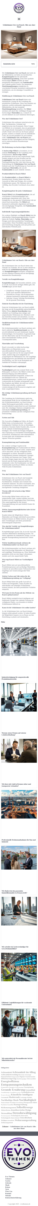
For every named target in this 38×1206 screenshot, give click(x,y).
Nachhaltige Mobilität (26, 1097)
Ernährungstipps (19, 1087)
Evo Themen (9, 1177)
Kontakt (8, 1193)
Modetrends (14, 1097)
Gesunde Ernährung (13, 1089)
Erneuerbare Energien (8, 1087)
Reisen (7, 1187)
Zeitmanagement (7, 1122)
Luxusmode (4, 1097)
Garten (7, 1181)
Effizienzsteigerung (8, 1079)
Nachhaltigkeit (27, 1099)
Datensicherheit (6, 1077)
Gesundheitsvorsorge (15, 1092)
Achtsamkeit (6, 1072)
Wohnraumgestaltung (25, 1120)
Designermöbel (15, 1076)
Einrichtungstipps (21, 1078)
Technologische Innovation (19, 1115)
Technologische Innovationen (10, 1118)
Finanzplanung (29, 1087)
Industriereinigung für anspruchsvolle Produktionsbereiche (15, 678)
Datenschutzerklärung (13, 1198)
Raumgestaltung (20, 1104)
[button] (19, 19)
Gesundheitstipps (5, 1092)
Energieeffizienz (10, 1081)
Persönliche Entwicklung (16, 1102)
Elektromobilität (31, 1078)
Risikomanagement (8, 1108)
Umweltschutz (26, 1118)
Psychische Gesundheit (7, 1104)
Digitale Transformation (27, 1077)
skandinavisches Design (21, 1110)
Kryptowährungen (6, 1095)
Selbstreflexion (5, 1110)
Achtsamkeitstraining (9, 1075)
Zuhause (5, 1126)
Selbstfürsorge (24, 1107)
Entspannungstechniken (16, 1084)
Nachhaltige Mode (10, 1100)
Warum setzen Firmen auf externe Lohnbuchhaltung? (14, 734)
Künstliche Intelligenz (22, 1094)
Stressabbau (6, 1113)
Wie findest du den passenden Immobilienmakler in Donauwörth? (14, 892)
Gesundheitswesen (27, 1092)
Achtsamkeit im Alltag (24, 1072)
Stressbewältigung (24, 1113)
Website (8, 1196)
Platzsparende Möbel (30, 1102)
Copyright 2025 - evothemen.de (19, 1204)
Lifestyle (8, 1183)
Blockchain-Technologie (24, 1075)
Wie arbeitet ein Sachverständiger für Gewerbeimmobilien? (15, 948)
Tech (7, 1189)
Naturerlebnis (5, 1102)
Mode (7, 1185)
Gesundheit (30, 1090)
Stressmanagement (6, 1115)
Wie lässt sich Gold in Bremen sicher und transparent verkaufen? (16, 785)
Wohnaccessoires (7, 1120)
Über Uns (8, 1191)
